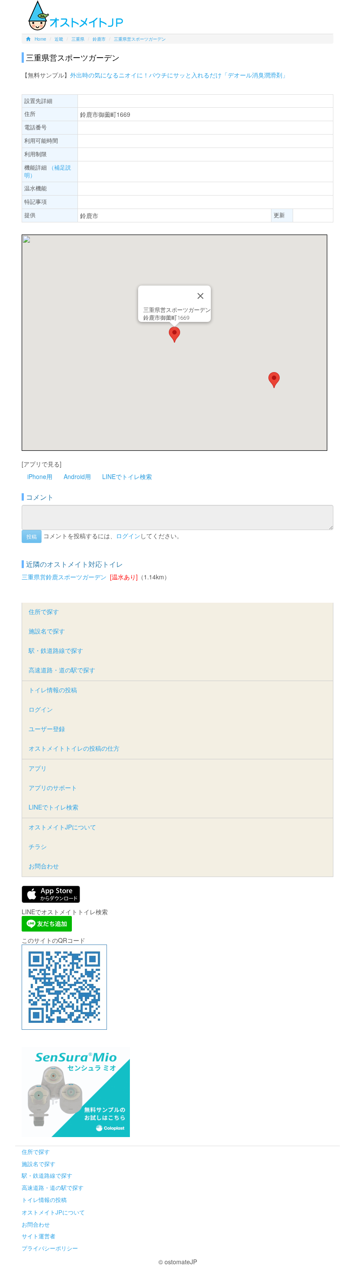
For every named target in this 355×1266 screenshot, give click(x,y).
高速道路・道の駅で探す (62, 669)
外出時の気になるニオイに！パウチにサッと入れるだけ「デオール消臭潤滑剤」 (179, 75)
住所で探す (44, 611)
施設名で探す (47, 631)
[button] (174, 334)
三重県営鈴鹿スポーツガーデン (64, 576)
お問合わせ (44, 865)
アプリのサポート (53, 787)
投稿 (31, 536)
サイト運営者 (38, 1236)
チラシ (38, 846)
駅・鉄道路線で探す (56, 650)
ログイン (128, 535)
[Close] (200, 296)
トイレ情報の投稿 (53, 689)
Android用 (77, 476)
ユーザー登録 (47, 728)
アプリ (38, 768)
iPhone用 (39, 476)
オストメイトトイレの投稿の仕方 (74, 748)
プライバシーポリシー (50, 1248)
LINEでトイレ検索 (127, 476)
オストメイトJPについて (62, 827)
